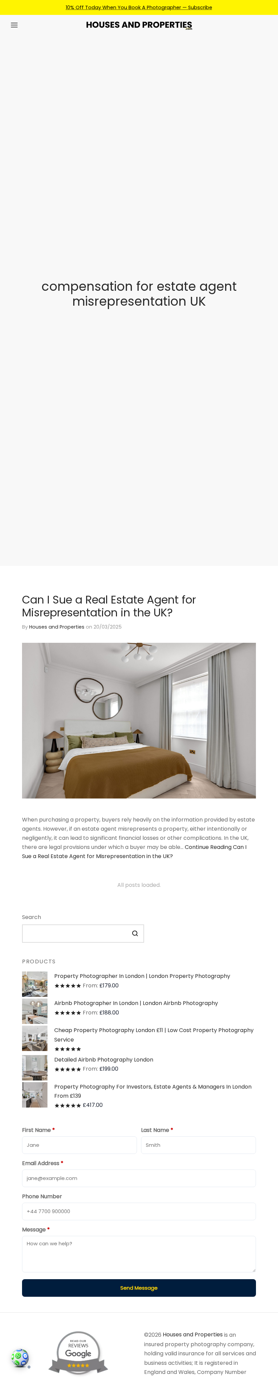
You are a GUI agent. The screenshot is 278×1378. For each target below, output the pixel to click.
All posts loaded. (139, 885)
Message (36, 1229)
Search (31, 917)
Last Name (157, 1130)
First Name (38, 1130)
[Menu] (14, 25)
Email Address (42, 1163)
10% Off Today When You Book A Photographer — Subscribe (139, 7)
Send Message (139, 1287)
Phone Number (42, 1196)
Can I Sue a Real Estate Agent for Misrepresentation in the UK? (109, 606)
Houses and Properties (56, 627)
